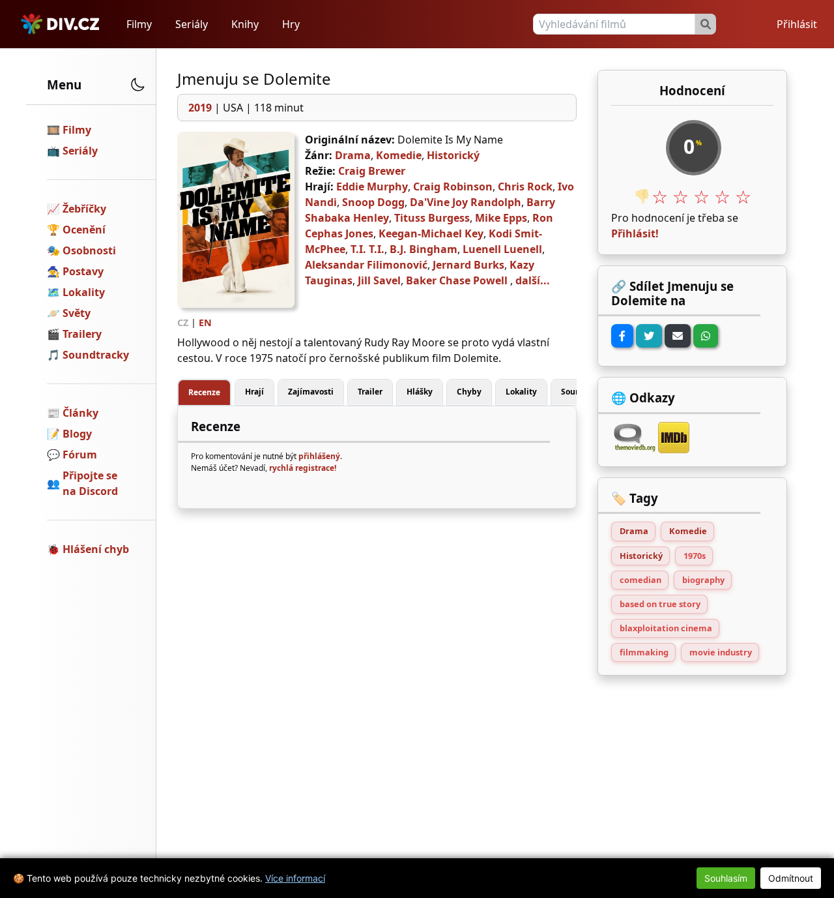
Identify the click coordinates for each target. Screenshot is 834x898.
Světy (77, 313)
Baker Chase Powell (457, 280)
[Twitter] (649, 336)
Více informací (295, 878)
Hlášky (420, 391)
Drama (353, 155)
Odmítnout (790, 878)
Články (80, 413)
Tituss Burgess (432, 218)
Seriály (191, 24)
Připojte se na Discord (90, 483)
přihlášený (319, 456)
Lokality (84, 292)
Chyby (469, 391)
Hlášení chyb (96, 549)
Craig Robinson (453, 186)
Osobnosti (89, 250)
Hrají (254, 391)
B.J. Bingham (423, 249)
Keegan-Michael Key (431, 233)
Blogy (77, 434)
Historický (453, 155)
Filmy (139, 24)
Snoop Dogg (373, 202)
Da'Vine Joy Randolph (465, 202)
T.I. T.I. (367, 249)
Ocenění (84, 229)
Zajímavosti (311, 391)
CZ (182, 322)
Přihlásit (797, 24)
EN (205, 322)
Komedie (399, 155)
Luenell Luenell (502, 249)
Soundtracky (96, 355)
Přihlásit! (635, 233)
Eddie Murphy (372, 186)
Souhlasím (725, 878)
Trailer (370, 391)
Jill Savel (379, 280)
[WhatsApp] (705, 336)
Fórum (80, 454)
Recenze (204, 392)
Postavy (83, 271)
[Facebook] (622, 336)
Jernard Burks (468, 265)
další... (532, 280)
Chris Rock (525, 186)
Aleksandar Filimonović (366, 265)
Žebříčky (84, 209)
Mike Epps (501, 218)
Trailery (82, 334)
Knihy (245, 24)
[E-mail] (678, 336)
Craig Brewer (371, 171)
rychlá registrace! (302, 467)
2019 (200, 107)
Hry (291, 24)
